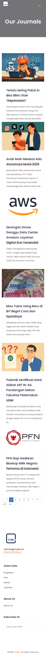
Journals (8, 587)
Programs (8, 572)
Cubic (17, 652)
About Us (8, 605)
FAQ (6, 577)
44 (10, 504)
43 (4, 504)
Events (7, 582)
